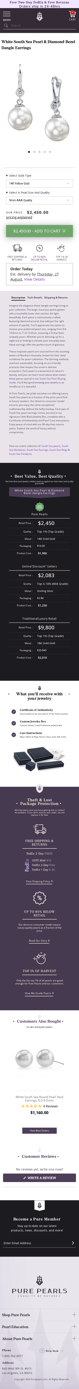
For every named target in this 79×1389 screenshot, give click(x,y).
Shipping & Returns (56, 297)
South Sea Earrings (37, 450)
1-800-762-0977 (12, 1356)
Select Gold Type (20, 175)
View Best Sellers (39, 1130)
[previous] (13, 1079)
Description (18, 297)
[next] (66, 1079)
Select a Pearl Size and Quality (29, 192)
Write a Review (49, 1178)
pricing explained (19, 217)
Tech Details (34, 297)
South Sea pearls (51, 446)
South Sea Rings (58, 450)
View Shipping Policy (38, 881)
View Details (34, 279)
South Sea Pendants (20, 454)
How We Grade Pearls (38, 993)
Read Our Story (38, 940)
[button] (39, 1106)
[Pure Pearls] (39, 16)
